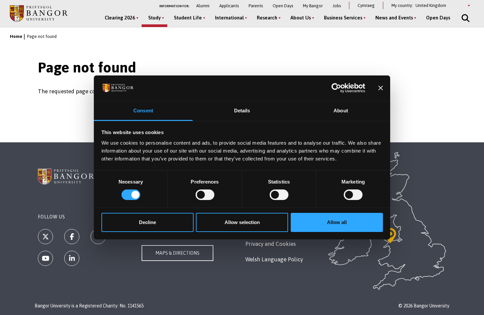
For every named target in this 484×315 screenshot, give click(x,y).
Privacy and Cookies (270, 244)
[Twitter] (45, 236)
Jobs (337, 5)
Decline (147, 222)
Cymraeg (366, 5)
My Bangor (313, 5)
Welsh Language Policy (274, 259)
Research (267, 17)
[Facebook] (71, 236)
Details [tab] (242, 110)
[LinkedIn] (71, 258)
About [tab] (341, 110)
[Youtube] (45, 258)
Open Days (283, 5)
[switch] (205, 194)
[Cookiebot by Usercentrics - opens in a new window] (336, 88)
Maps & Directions (177, 253)
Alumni (202, 5)
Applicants (229, 5)
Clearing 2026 (120, 17)
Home (16, 36)
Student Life (188, 17)
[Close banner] (380, 88)
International (229, 17)
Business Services (343, 17)
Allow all (337, 222)
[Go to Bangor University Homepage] (38, 13)
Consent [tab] (143, 110)
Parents (256, 5)
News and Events (394, 17)
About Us (300, 17)
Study (154, 17)
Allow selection (242, 222)
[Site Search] (465, 18)
